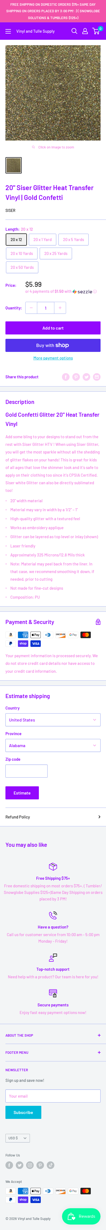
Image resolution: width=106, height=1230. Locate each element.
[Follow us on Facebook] (9, 1165)
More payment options (53, 357)
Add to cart (53, 327)
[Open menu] (8, 31)
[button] (63, 291)
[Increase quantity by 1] (60, 307)
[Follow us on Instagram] (30, 1165)
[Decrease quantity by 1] (31, 307)
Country (12, 707)
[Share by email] (97, 377)
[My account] (85, 31)
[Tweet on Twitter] (86, 377)
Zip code (12, 759)
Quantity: (13, 307)
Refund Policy (17, 816)
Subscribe (23, 1112)
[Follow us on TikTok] (50, 1165)
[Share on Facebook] (66, 377)
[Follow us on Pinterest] (40, 1165)
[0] (96, 31)
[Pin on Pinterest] (76, 377)
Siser (10, 210)
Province (13, 733)
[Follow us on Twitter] (19, 1165)
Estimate (22, 792)
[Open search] (74, 31)
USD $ (13, 1138)
